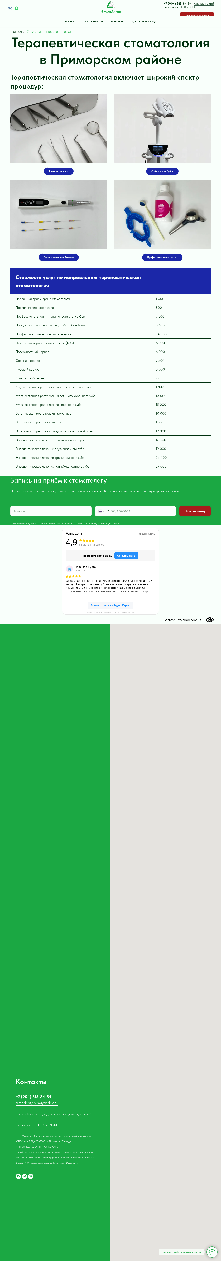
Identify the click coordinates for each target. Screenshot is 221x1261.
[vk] (30, 1176)
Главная (16, 31)
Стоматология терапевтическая (49, 31)
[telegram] (24, 1176)
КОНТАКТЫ (117, 21)
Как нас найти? (204, 3)
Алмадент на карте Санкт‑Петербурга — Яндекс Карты (110, 612)
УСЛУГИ (70, 21)
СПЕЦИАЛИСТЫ (93, 21)
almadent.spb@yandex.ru (37, 1102)
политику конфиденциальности (103, 523)
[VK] (10, 8)
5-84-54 (186, 3)
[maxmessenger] (17, 8)
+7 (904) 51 (172, 3)
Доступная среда (144, 21)
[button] (197, 15)
